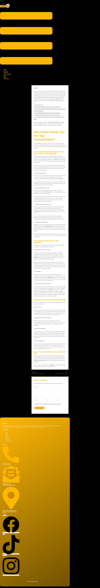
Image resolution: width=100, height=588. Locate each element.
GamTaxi (2, 0)
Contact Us (6, 78)
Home (5, 69)
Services (6, 72)
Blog (5, 75)
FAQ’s (5, 77)
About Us (6, 71)
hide (42, 105)
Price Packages (7, 74)
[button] (26, 38)
